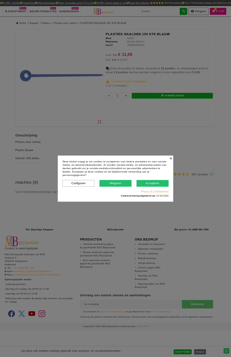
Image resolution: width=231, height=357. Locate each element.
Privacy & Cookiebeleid (155, 191)
